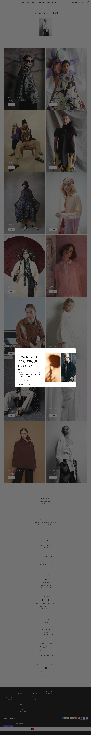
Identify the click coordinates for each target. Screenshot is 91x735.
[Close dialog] (75, 349)
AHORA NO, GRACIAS (24, 384)
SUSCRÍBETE (26, 380)
